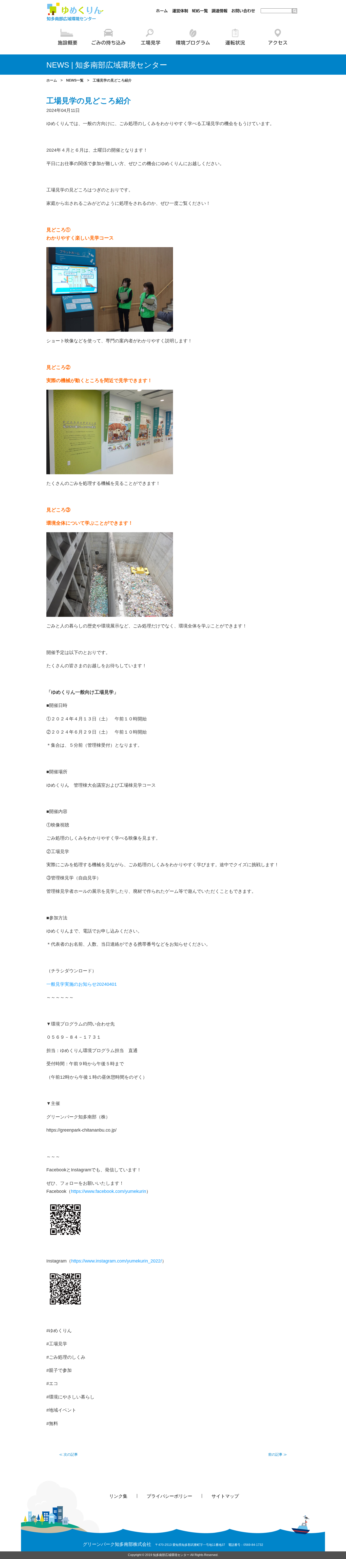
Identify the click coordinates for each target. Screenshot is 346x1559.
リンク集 (118, 1496)
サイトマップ (225, 1496)
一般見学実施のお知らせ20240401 (81, 984)
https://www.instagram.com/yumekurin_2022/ (116, 1261)
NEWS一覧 (75, 80)
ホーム (51, 80)
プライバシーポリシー (169, 1496)
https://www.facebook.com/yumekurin (108, 1191)
